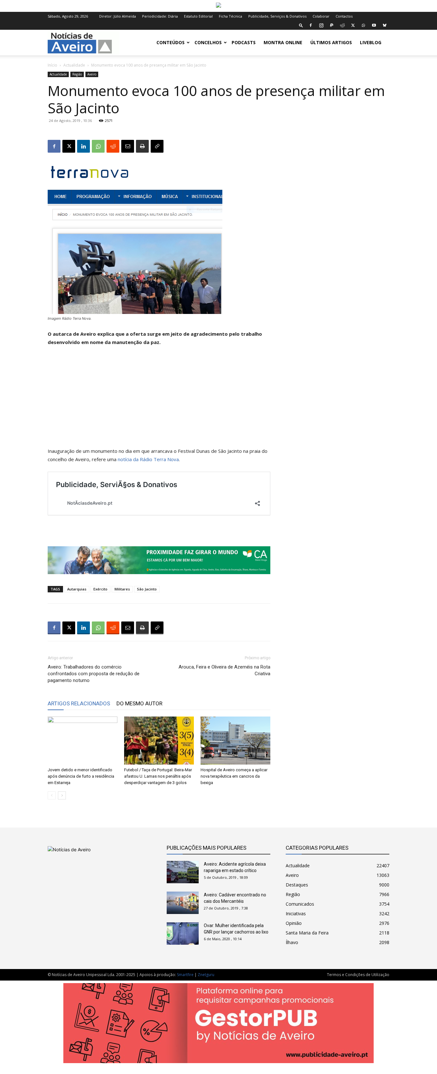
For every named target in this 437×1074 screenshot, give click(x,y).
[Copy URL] (157, 146)
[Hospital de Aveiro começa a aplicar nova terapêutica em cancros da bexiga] (235, 741)
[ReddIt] (113, 146)
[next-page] (62, 795)
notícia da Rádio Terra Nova (148, 459)
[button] (301, 25)
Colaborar (321, 16)
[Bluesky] (384, 25)
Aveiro (91, 74)
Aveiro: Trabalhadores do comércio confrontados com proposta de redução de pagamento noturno (93, 673)
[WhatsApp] (363, 25)
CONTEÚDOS (170, 42)
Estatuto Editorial (198, 16)
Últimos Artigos (331, 42)
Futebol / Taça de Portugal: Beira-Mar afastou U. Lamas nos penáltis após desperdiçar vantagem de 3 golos (158, 776)
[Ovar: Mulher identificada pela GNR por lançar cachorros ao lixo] (183, 933)
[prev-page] (52, 795)
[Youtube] (374, 25)
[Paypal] (332, 25)
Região (77, 74)
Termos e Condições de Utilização (358, 974)
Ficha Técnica (230, 16)
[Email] (127, 146)
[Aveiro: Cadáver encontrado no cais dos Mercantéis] (183, 903)
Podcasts (244, 42)
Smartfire (185, 974)
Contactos (344, 16)
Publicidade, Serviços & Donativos (277, 16)
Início (52, 65)
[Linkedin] (83, 146)
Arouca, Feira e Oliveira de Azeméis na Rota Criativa (224, 670)
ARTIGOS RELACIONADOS (79, 703)
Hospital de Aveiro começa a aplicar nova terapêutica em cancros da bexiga (234, 776)
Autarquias (76, 589)
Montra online (283, 42)
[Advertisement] (159, 399)
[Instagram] (321, 25)
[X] (353, 25)
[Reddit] (342, 25)
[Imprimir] (142, 146)
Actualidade (74, 65)
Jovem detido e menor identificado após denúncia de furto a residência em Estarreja (81, 776)
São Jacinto (147, 589)
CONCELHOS (208, 42)
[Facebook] (310, 25)
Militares (122, 589)
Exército (100, 589)
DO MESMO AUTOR (139, 703)
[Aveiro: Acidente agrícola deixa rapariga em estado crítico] (183, 872)
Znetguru (206, 974)
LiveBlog (370, 42)
